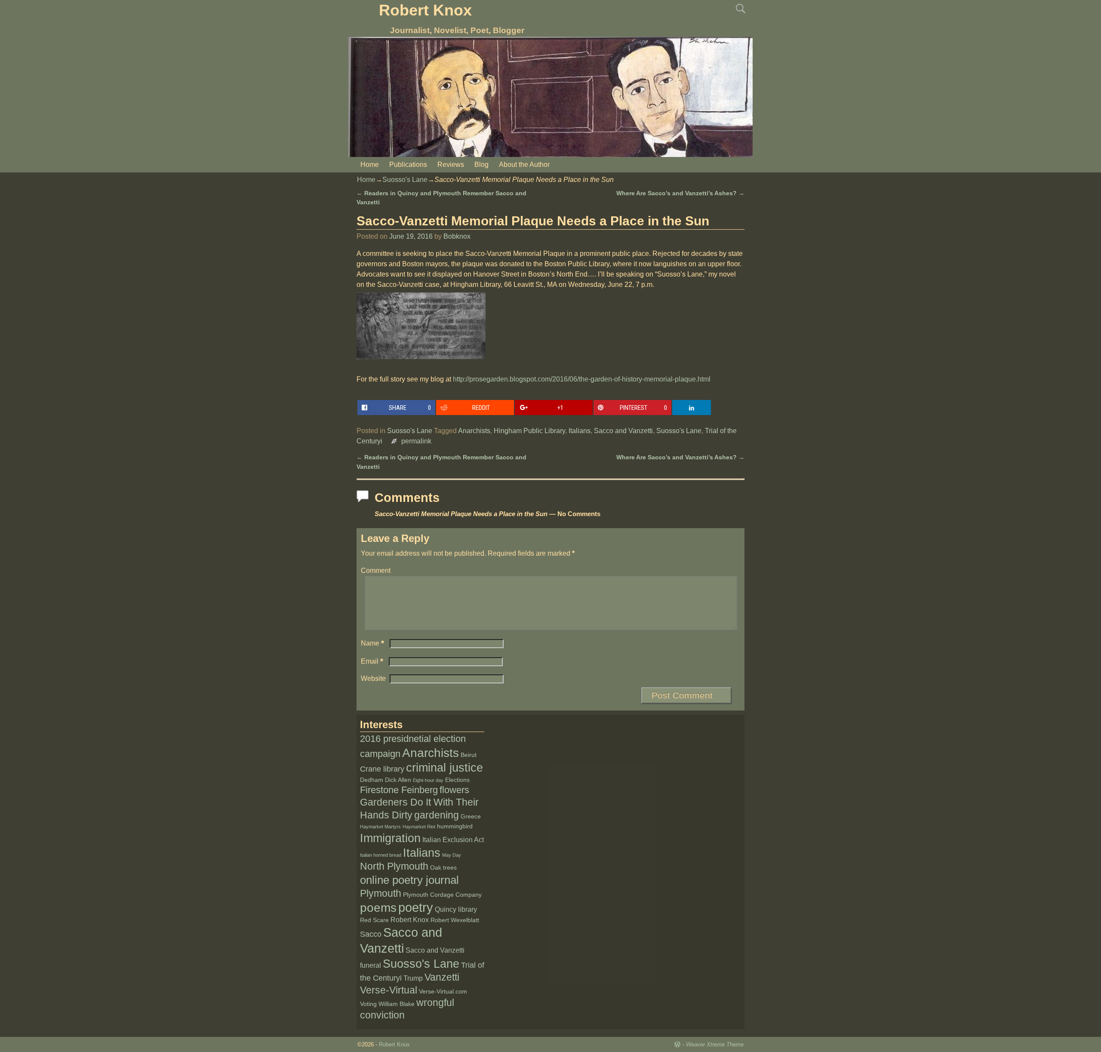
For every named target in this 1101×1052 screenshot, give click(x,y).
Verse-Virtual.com (443, 991)
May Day (451, 855)
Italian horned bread (380, 855)
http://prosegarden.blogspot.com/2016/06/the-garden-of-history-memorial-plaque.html (581, 379)
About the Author (524, 164)
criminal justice (444, 767)
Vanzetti (441, 977)
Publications (408, 164)
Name (372, 643)
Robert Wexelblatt (455, 920)
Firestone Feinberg (399, 789)
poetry (415, 907)
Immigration (390, 838)
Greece (471, 816)
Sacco (370, 934)
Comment (376, 570)
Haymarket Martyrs (380, 826)
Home (369, 164)
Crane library (382, 769)
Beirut (469, 755)
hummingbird (455, 826)
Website (373, 678)
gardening (436, 815)
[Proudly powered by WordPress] (677, 1044)
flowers (454, 789)
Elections (457, 780)
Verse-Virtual (388, 990)
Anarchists (474, 430)
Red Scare (374, 920)
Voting (368, 1004)
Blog (481, 164)
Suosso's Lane (404, 179)
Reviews (450, 164)
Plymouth (380, 893)
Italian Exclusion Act (453, 839)
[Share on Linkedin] (691, 407)
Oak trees (443, 867)
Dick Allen (398, 780)
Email (372, 661)
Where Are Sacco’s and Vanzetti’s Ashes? (680, 193)
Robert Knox (425, 10)
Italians (579, 430)
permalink (416, 441)
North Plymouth (394, 866)
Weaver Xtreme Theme (715, 1044)
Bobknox (457, 236)
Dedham (371, 780)
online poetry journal (409, 880)
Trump (413, 978)
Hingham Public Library (529, 430)
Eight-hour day (428, 780)
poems (378, 907)
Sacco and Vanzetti (623, 430)
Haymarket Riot (419, 826)
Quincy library (456, 909)
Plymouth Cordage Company (442, 895)
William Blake (396, 1004)
